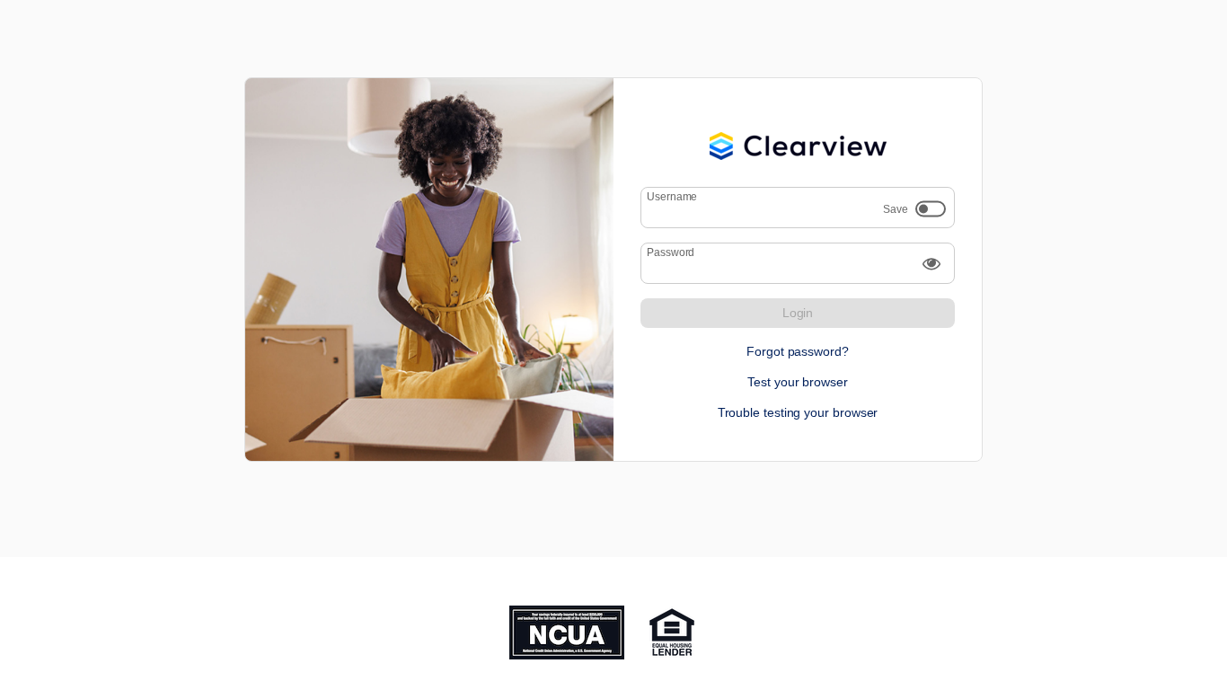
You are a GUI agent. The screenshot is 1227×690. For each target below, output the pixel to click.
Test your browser (797, 382)
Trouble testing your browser (798, 412)
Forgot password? (797, 351)
